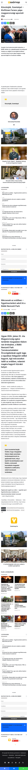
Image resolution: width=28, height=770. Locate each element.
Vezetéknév (3, 259)
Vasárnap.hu (23, 752)
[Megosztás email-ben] (11, 23)
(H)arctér (8, 133)
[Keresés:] (26, 3)
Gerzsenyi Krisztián (7, 19)
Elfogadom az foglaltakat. (14, 269)
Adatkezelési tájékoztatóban (14, 269)
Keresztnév (3, 264)
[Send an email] (11, 19)
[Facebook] (2, 23)
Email (2, 254)
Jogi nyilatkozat (11, 757)
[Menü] (2, 3)
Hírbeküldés (11, 755)
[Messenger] (5, 23)
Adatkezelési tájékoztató (20, 755)
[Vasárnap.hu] (14, 2)
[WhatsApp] (8, 23)
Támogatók (17, 757)
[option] (14, 136)
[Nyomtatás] (13, 23)
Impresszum (5, 755)
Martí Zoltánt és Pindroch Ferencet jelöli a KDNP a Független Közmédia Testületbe (12, 139)
